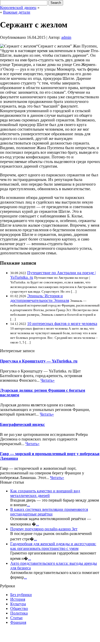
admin (66, 37)
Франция (18, 622)
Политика (19, 613)
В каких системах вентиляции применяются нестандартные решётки (49, 511)
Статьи (16, 618)
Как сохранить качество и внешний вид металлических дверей (45, 493)
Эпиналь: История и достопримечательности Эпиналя (39, 298)
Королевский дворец (18, 7)
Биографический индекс (22, 424)
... (28, 505)
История (17, 599)
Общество (19, 608)
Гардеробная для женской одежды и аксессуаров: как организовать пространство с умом (53, 546)
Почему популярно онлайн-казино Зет (43, 529)
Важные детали (16, 12)
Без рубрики (21, 594)
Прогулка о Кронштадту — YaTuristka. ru (38, 361)
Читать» (48, 380)
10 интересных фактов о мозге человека (62, 323)
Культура (18, 604)
